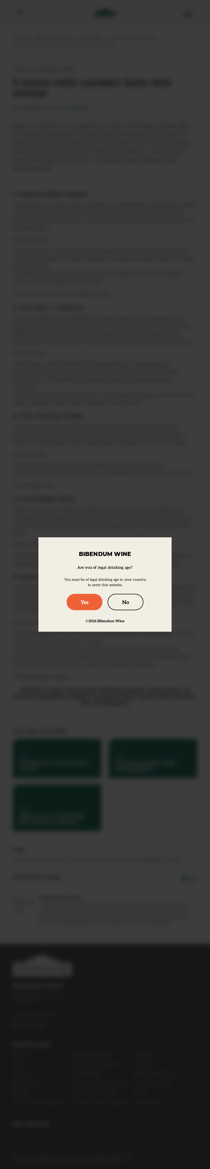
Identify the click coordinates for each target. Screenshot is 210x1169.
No (125, 602)
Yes (85, 602)
